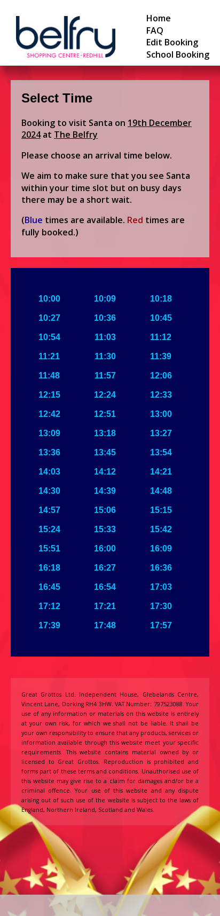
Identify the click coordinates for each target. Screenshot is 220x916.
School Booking (177, 54)
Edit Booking (172, 42)
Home (158, 18)
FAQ (154, 30)
